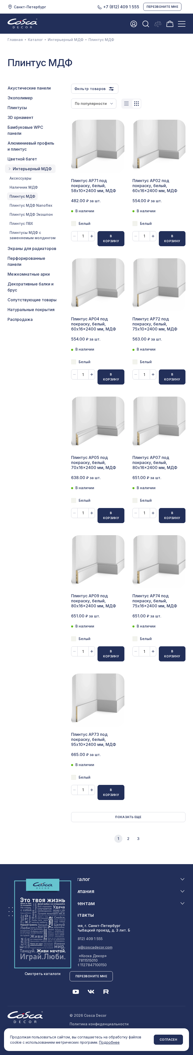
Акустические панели (29, 88)
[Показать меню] (181, 24)
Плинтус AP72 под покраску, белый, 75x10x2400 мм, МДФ (154, 323)
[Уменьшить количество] (74, 236)
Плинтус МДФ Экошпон (31, 214)
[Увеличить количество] (92, 236)
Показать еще (128, 817)
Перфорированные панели (26, 261)
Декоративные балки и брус (31, 286)
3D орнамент (20, 117)
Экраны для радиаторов (32, 248)
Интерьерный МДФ (65, 40)
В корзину (111, 238)
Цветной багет (22, 158)
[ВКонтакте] (91, 991)
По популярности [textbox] (91, 103)
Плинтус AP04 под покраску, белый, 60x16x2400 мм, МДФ (93, 323)
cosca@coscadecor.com (91, 947)
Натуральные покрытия (31, 309)
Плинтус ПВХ (21, 223)
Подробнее (109, 1042)
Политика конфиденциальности (99, 1024)
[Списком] (126, 103)
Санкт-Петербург (30, 7)
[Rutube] (106, 991)
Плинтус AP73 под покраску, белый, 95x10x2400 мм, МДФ (93, 739)
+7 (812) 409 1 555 (120, 6)
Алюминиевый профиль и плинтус (31, 146)
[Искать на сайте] (146, 24)
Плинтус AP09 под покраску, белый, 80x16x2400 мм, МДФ (93, 600)
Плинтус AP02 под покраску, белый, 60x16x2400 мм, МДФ (154, 185)
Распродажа (20, 319)
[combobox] (93, 104)
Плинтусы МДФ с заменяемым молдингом (33, 235)
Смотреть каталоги (43, 974)
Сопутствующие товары (32, 299)
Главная (15, 40)
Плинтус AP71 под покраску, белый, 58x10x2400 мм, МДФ (93, 185)
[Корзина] (170, 23)
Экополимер (20, 97)
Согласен (168, 1039)
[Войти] (134, 24)
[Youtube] (76, 991)
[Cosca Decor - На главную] (22, 23)
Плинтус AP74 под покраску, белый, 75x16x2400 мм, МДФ (154, 600)
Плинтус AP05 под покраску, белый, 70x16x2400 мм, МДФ (93, 462)
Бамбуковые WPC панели (25, 130)
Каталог (35, 40)
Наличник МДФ (24, 187)
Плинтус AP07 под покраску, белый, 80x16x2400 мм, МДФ (154, 462)
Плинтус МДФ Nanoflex (31, 205)
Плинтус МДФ (22, 196)
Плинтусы (17, 107)
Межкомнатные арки (29, 274)
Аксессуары (20, 178)
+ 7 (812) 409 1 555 (86, 939)
